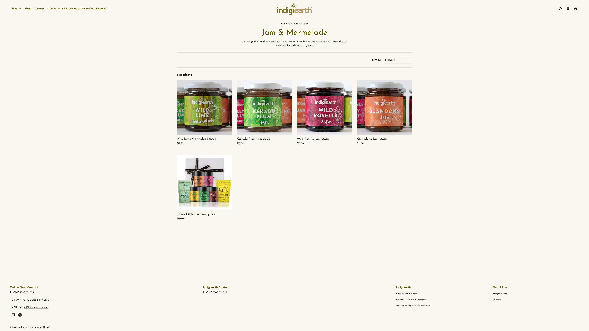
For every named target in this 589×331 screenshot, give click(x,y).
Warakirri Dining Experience (411, 300)
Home (284, 24)
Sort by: (376, 60)
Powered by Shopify (41, 327)
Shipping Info (500, 294)
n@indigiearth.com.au (36, 307)
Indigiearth (24, 327)
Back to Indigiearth (406, 294)
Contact (39, 9)
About (28, 9)
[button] (560, 8)
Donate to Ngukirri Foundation (413, 306)
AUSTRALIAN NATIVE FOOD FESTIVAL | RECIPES (76, 9)
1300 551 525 (27, 292)
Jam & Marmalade (298, 24)
